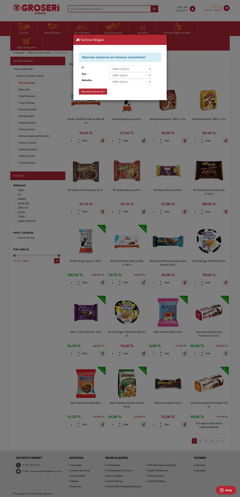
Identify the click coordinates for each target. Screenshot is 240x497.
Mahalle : (87, 80)
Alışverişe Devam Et (92, 91)
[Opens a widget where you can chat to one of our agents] (226, 490)
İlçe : (84, 74)
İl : (83, 67)
